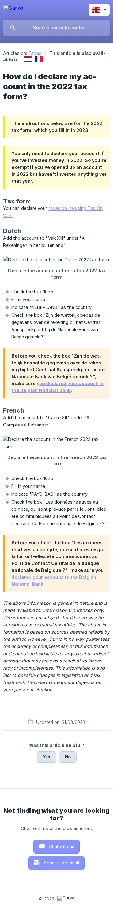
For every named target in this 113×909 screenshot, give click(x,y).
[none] (13, 9)
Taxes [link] (34, 53)
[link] (28, 59)
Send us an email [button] (61, 862)
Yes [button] (46, 756)
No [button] (68, 756)
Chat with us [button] (61, 846)
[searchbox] (56, 28)
